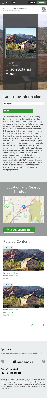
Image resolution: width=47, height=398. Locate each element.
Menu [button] (7, 3)
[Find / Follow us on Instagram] (11, 373)
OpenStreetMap (36, 222)
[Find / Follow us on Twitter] (7, 373)
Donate (41, 3)
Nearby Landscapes (19, 229)
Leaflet (30, 222)
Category (8, 103)
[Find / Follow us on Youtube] (19, 373)
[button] (13, 2)
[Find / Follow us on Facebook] (3, 373)
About (32, 3)
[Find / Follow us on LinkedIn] (15, 373)
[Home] (15, 10)
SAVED (6, 111)
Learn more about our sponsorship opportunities (19, 353)
